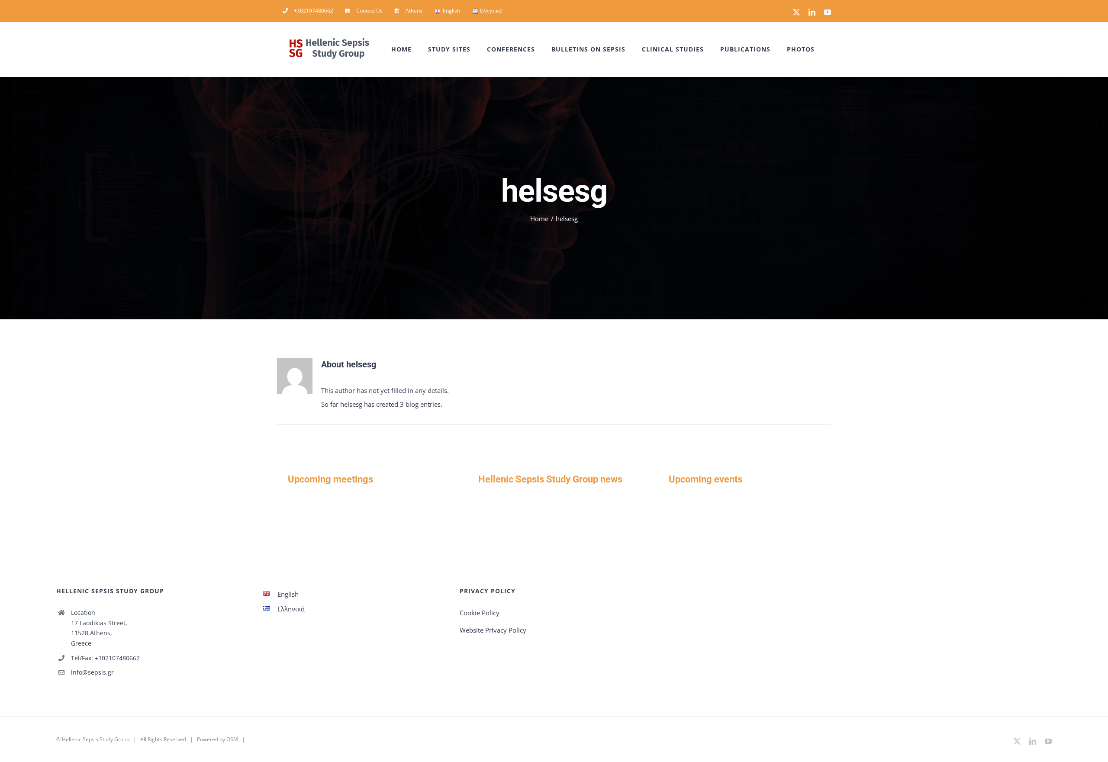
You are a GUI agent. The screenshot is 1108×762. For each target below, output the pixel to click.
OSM (232, 739)
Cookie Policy (479, 612)
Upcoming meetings (330, 479)
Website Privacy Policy (493, 630)
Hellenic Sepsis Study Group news (550, 479)
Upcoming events (705, 479)
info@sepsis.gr (92, 672)
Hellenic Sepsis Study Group (95, 739)
